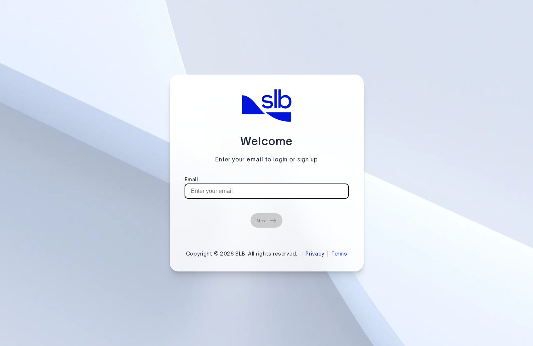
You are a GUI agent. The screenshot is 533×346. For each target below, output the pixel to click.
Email (191, 179)
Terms (339, 254)
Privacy (315, 254)
